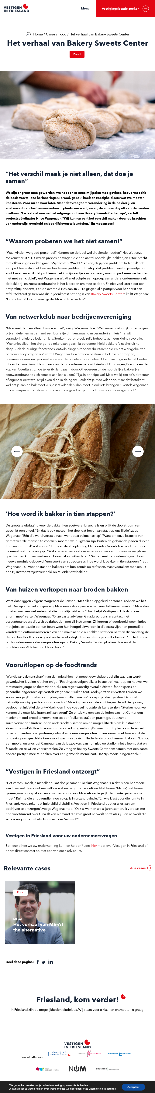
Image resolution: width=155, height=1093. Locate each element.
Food (62, 34)
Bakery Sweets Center (107, 294)
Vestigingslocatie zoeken (121, 8)
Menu (85, 8)
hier (94, 845)
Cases (50, 34)
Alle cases (138, 868)
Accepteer (133, 1087)
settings (111, 1089)
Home (38, 34)
